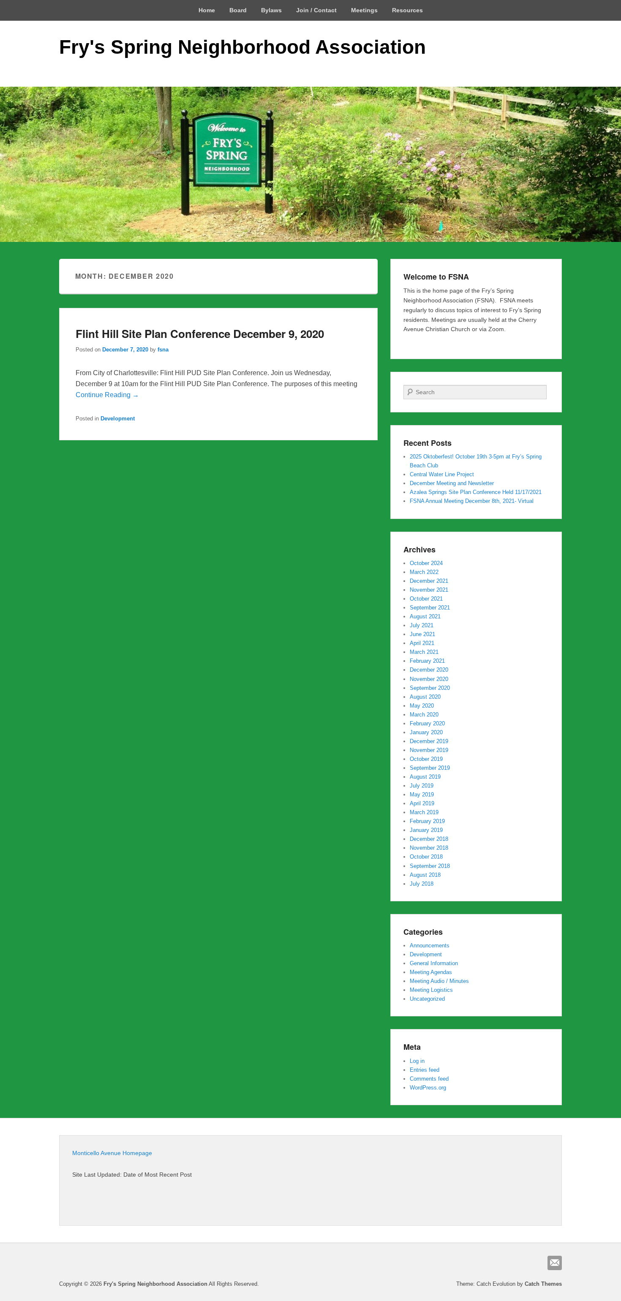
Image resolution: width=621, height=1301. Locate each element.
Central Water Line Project (442, 474)
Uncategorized (427, 999)
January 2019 (426, 830)
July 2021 (421, 625)
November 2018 (429, 848)
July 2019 (421, 785)
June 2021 (422, 634)
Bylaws (271, 10)
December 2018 (429, 839)
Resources (407, 10)
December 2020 (429, 670)
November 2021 (429, 590)
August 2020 (425, 697)
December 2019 (429, 741)
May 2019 (422, 794)
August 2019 (425, 777)
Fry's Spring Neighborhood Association (242, 47)
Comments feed (429, 1079)
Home (207, 10)
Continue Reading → (107, 394)
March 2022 (424, 572)
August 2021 (425, 616)
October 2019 (426, 759)
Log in (417, 1061)
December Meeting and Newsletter (452, 483)
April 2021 (422, 643)
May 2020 (422, 706)
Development (118, 418)
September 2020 (430, 688)
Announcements (429, 945)
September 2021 (430, 607)
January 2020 (426, 732)
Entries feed (424, 1070)
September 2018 (430, 866)
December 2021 (429, 581)
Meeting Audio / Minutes (439, 981)
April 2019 (422, 803)
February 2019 (427, 821)
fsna (163, 349)
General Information (434, 963)
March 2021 (424, 652)
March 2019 (424, 812)
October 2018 (426, 857)
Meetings (364, 10)
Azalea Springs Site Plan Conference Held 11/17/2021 (476, 492)
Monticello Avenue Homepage (112, 1153)
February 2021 (427, 661)
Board (238, 10)
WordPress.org (428, 1087)
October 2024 (426, 563)
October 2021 (426, 599)
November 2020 (429, 679)
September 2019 (430, 768)
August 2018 (425, 875)
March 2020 (424, 714)
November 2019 (429, 750)
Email (554, 1263)
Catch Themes (543, 1284)
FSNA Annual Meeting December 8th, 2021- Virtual (472, 501)
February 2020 (427, 723)
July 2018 (421, 884)
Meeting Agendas (431, 972)
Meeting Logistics (431, 990)
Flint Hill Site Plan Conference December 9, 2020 (200, 333)
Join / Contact (316, 10)
